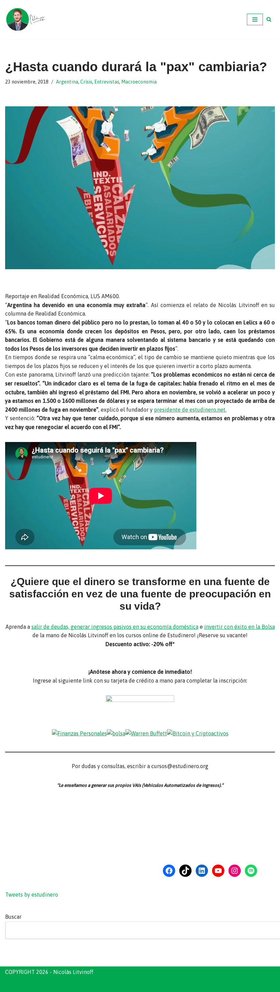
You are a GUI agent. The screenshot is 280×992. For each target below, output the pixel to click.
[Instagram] (234, 871)
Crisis (86, 82)
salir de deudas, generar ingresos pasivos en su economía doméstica (114, 627)
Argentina (67, 82)
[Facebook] (169, 871)
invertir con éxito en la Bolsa (239, 627)
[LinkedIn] (202, 871)
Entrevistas (106, 82)
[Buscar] (268, 19)
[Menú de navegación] (255, 19)
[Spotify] (251, 871)
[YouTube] (218, 871)
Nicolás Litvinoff (178, 984)
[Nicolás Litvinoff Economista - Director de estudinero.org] (25, 19)
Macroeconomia (139, 82)
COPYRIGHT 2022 (103, 984)
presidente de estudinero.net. (190, 410)
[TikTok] (185, 871)
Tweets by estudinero (31, 894)
